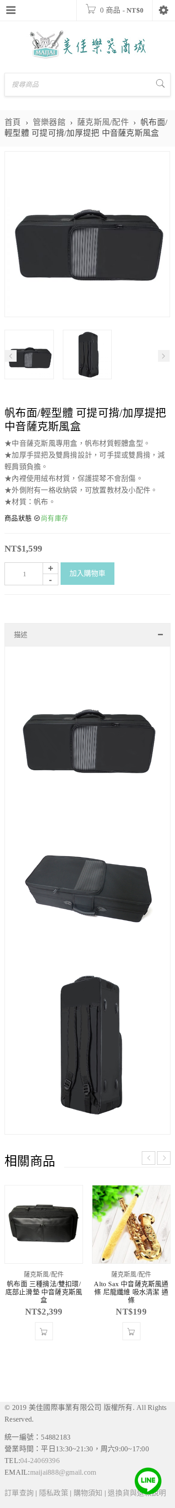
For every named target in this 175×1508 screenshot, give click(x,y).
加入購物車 (87, 573)
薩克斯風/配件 (103, 122)
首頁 (12, 122)
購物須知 (88, 1493)
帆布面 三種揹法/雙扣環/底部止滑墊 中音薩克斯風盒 (43, 1292)
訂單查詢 (19, 1493)
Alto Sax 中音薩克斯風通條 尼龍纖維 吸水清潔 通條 (131, 1292)
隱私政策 (53, 1493)
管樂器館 (49, 122)
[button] (44, 1331)
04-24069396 (40, 1460)
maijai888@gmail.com (63, 1472)
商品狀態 (18, 518)
